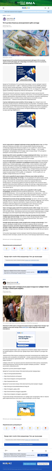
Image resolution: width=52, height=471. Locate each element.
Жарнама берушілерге (43, 463)
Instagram (43, 271)
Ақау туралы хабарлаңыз (29, 463)
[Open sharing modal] (33, 450)
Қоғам (4, 279)
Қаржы (4, 15)
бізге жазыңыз (17, 239)
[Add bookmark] (46, 451)
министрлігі (25, 327)
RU (45, 8)
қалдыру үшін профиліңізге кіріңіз (32, 260)
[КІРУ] (48, 8)
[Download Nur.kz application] (26, 3)
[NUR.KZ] (26, 8)
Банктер (8, 15)
